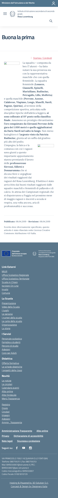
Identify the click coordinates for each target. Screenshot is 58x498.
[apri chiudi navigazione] (5, 14)
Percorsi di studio (10, 346)
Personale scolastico (12, 338)
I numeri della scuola (12, 317)
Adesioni (6, 349)
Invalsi (5, 289)
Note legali (7, 441)
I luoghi (5, 310)
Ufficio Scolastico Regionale (15, 275)
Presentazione (9, 303)
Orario (5, 408)
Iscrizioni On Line (10, 286)
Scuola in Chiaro (10, 282)
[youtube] (23, 448)
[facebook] (17, 448)
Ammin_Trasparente (12, 422)
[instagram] (30, 448)
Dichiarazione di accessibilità (28, 436)
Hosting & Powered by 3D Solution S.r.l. (29, 483)
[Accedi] (53, 3)
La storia (6, 328)
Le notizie (6, 380)
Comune (6, 293)
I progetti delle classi (12, 370)
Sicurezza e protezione (28, 441)
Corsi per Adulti (9, 353)
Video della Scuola (11, 307)
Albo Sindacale (9, 395)
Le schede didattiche (12, 366)
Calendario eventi (10, 388)
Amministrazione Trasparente (17, 431)
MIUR (4, 271)
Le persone (7, 314)
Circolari (6, 411)
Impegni (6, 415)
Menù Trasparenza (11, 398)
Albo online (7, 391)
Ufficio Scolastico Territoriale (15, 278)
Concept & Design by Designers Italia (29, 486)
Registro (6, 404)
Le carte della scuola (12, 321)
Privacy (5, 436)
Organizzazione (9, 325)
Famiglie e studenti (11, 342)
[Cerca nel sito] (51, 21)
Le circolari (7, 384)
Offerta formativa (10, 363)
